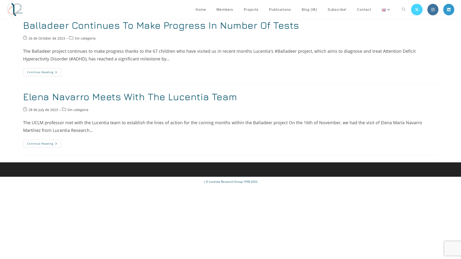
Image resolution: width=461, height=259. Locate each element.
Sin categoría (85, 38)
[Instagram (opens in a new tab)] (432, 9)
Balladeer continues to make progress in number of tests (161, 25)
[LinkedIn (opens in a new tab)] (448, 9)
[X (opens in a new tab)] (417, 9)
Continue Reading (44, 73)
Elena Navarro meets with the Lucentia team (130, 96)
